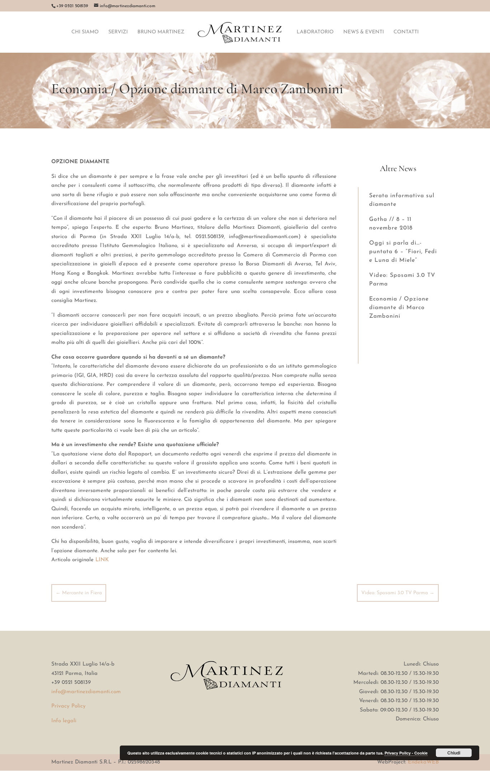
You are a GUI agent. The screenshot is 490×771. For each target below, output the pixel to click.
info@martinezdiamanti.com (86, 692)
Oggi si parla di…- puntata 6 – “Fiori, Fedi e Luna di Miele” (403, 251)
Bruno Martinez (160, 32)
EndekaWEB (423, 762)
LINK (102, 560)
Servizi (118, 32)
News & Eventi (363, 32)
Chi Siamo (85, 32)
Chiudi (453, 752)
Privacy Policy (68, 706)
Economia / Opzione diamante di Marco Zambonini (399, 307)
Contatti (406, 32)
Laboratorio (315, 32)
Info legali (63, 721)
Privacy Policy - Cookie (406, 753)
